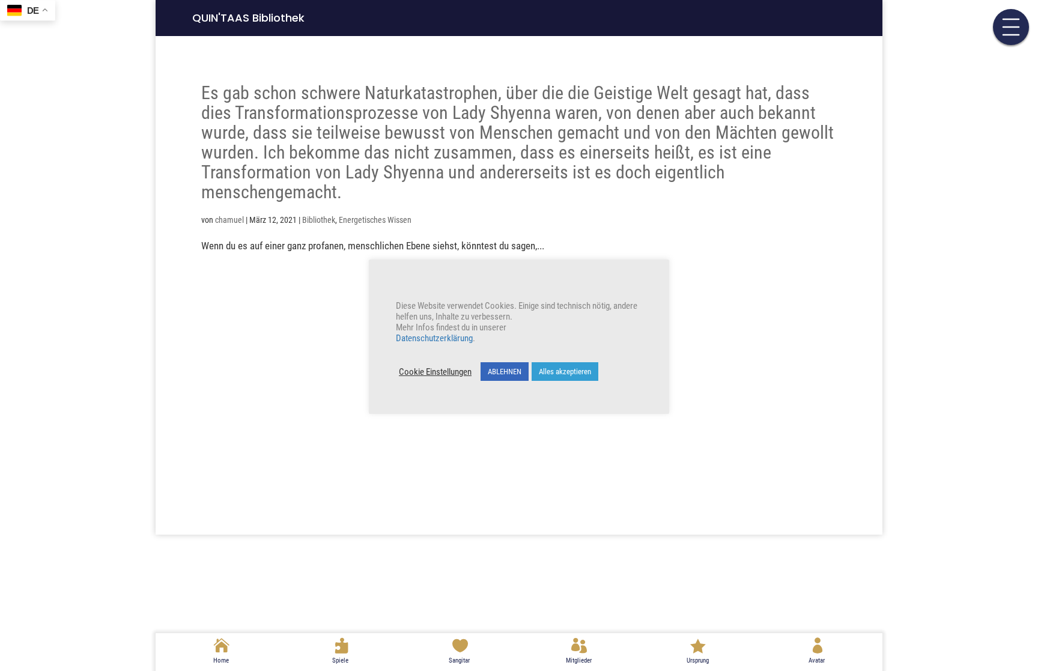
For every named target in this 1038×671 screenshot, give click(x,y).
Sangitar (459, 660)
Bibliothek (318, 220)
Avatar (817, 660)
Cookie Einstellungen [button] (435, 371)
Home (221, 660)
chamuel (229, 220)
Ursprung (698, 660)
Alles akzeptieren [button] (565, 371)
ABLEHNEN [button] (504, 371)
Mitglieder (579, 660)
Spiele (340, 660)
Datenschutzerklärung (434, 338)
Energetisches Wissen (375, 220)
